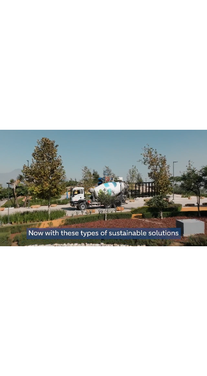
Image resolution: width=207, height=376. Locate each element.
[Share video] (196, 11)
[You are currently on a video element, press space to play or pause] (103, 188)
